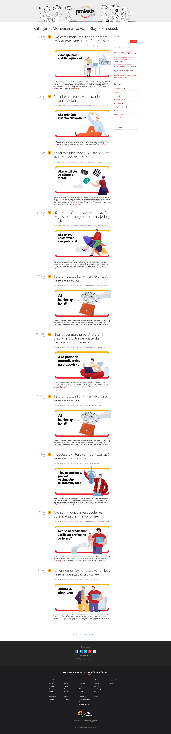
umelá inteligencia (96, 46)
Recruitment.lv (83, 702)
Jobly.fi (111, 683)
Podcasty (116, 96)
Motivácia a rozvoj (78, 46)
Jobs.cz (51, 683)
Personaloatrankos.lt (84, 699)
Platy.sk (66, 696)
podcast (97, 463)
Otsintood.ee (82, 696)
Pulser (96, 696)
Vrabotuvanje (97, 689)
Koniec (91, 634)
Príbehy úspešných (119, 107)
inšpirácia (92, 463)
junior (91, 579)
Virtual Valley (97, 694)
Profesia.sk (52, 686)
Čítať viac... (77, 88)
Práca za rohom (53, 694)
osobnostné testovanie (104, 225)
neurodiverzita (102, 347)
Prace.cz (51, 691)
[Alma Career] (85, 714)
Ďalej (85, 634)
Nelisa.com (52, 702)
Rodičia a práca (118, 110)
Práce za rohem (53, 696)
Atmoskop (51, 699)
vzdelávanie (106, 105)
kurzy (100, 162)
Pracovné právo (118, 99)
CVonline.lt (82, 683)
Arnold (66, 683)
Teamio (66, 686)
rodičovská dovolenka (104, 521)
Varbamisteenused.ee (85, 704)
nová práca (96, 579)
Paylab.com (67, 699)
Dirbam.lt (81, 691)
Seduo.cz (66, 689)
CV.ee (80, 689)
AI (89, 46)
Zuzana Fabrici (61, 46)
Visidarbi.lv (82, 694)
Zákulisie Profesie (119, 114)
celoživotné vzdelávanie (95, 105)
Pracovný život (88, 162)
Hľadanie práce (118, 88)
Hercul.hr (96, 691)
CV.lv (80, 686)
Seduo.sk (66, 691)
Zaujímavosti (117, 118)
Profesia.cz (52, 689)
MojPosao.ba (97, 686)
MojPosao (96, 683)
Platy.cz (66, 694)
